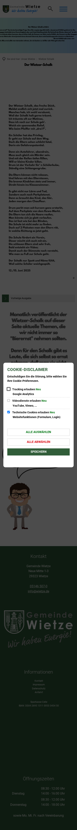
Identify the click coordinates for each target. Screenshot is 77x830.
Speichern (39, 452)
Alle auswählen (38, 432)
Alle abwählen (38, 442)
